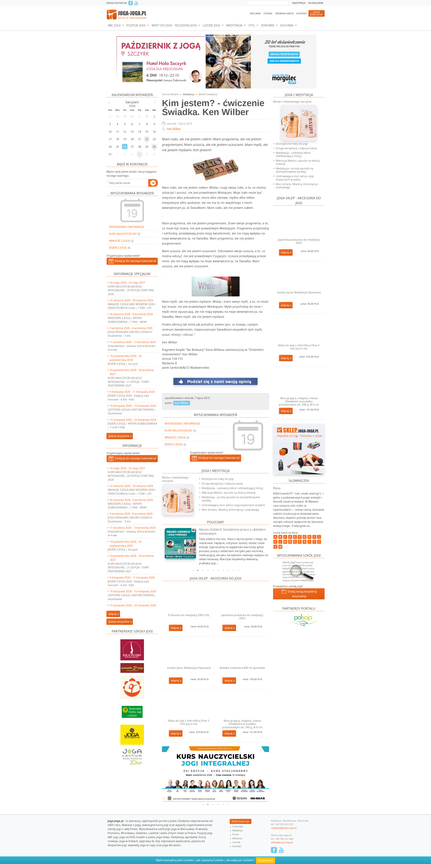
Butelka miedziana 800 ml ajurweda (242, 668)
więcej (175, 628)
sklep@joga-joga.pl (282, 843)
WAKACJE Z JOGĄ (121, 241)
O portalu (237, 827)
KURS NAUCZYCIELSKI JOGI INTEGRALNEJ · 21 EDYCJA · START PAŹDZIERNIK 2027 (128, 381)
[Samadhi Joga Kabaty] (132, 666)
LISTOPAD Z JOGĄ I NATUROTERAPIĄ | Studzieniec (132, 411)
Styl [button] (252, 25)
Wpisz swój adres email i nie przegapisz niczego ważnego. (131, 174)
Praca (235, 835)
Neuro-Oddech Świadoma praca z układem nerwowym (232, 531)
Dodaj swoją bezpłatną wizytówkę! (301, 594)
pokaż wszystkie (119, 436)
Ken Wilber (174, 129)
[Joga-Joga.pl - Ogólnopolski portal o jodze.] (126, 14)
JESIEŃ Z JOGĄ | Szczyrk (123, 364)
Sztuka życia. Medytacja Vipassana (189, 668)
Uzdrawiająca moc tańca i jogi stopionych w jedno (233, 505)
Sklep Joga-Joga (241, 822)
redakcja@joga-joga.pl (284, 828)
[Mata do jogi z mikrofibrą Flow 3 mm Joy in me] (188, 705)
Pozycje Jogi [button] (136, 25)
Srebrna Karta (284, 13)
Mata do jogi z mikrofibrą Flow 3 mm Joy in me (188, 722)
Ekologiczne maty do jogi (218, 479)
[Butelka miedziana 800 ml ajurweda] (242, 652)
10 (238, 570)
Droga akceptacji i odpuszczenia (222, 483)
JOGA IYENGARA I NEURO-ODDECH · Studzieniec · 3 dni (130, 334)
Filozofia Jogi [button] (186, 25)
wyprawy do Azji (149, 842)
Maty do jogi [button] (162, 25)
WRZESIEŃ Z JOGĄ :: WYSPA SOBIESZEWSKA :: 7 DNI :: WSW (127, 320)
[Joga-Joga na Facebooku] (130, 3)
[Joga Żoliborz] (132, 733)
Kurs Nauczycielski (124, 234)
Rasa (276, 488)
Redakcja (237, 831)
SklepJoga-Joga (316, 13)
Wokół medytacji (207, 94)
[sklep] (299, 449)
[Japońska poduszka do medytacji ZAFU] (242, 600)
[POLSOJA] (299, 620)
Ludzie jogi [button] (212, 25)
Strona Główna (170, 94)
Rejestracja (298, 2)
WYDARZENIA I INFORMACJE (126, 227)
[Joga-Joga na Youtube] (136, 3)
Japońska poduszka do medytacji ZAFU (242, 616)
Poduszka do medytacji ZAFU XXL (189, 615)
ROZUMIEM (265, 860)
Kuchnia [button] (287, 25)
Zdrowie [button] (268, 25)
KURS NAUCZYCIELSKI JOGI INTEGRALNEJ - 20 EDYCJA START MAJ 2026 (131, 290)
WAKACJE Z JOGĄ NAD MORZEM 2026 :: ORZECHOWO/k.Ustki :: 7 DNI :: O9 (132, 306)
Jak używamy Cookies (210, 860)
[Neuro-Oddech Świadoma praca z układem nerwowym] (178, 543)
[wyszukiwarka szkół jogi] (299, 571)
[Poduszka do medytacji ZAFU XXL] (188, 600)
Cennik (267, 13)
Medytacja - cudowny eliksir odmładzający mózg (232, 488)
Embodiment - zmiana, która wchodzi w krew (131, 347)
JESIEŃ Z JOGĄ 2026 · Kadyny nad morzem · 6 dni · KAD (128, 397)
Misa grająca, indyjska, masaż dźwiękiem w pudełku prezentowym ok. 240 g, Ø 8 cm (242, 724)
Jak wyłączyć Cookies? (240, 860)
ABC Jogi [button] (114, 25)
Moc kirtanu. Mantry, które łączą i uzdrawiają (230, 509)
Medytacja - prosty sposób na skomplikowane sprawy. (231, 498)
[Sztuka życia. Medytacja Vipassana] (188, 652)
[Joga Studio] (132, 648)
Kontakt (301, 13)
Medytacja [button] (234, 25)
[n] (215, 61)
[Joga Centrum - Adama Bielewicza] (132, 755)
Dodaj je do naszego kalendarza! (134, 261)
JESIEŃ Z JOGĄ (119, 247)
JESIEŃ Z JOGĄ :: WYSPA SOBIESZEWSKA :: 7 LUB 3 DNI (132, 425)
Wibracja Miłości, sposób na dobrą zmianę (228, 492)
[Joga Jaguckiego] (132, 685)
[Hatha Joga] (132, 710)
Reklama (255, 13)
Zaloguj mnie (315, 2)
